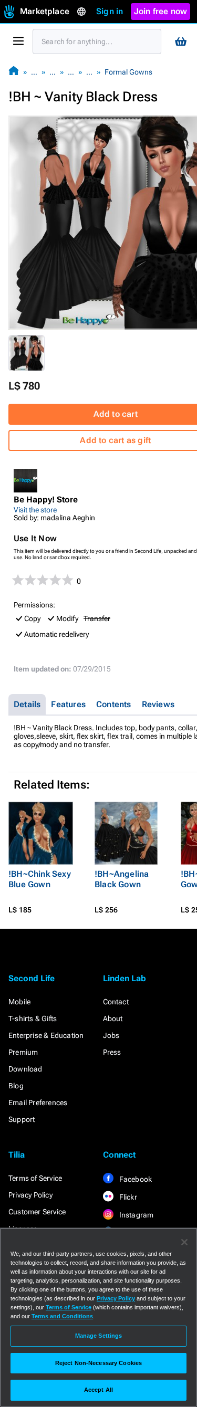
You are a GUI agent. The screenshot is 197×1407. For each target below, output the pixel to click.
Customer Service (37, 1212)
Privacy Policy (30, 1195)
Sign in (109, 11)
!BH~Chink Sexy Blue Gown (39, 879)
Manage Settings (98, 1335)
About (113, 1018)
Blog (16, 1086)
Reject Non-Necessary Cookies (98, 1363)
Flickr (127, 1197)
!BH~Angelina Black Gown (122, 879)
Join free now (161, 11)
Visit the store (35, 510)
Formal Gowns (128, 72)
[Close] (184, 1242)
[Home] (13, 72)
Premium (23, 1052)
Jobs (111, 1035)
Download (25, 1069)
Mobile (19, 1002)
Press (112, 1052)
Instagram (136, 1215)
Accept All (98, 1390)
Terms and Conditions (62, 1316)
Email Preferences (37, 1102)
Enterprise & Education (46, 1035)
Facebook (135, 1179)
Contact (116, 1002)
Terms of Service (35, 1178)
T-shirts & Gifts (32, 1018)
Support (21, 1119)
